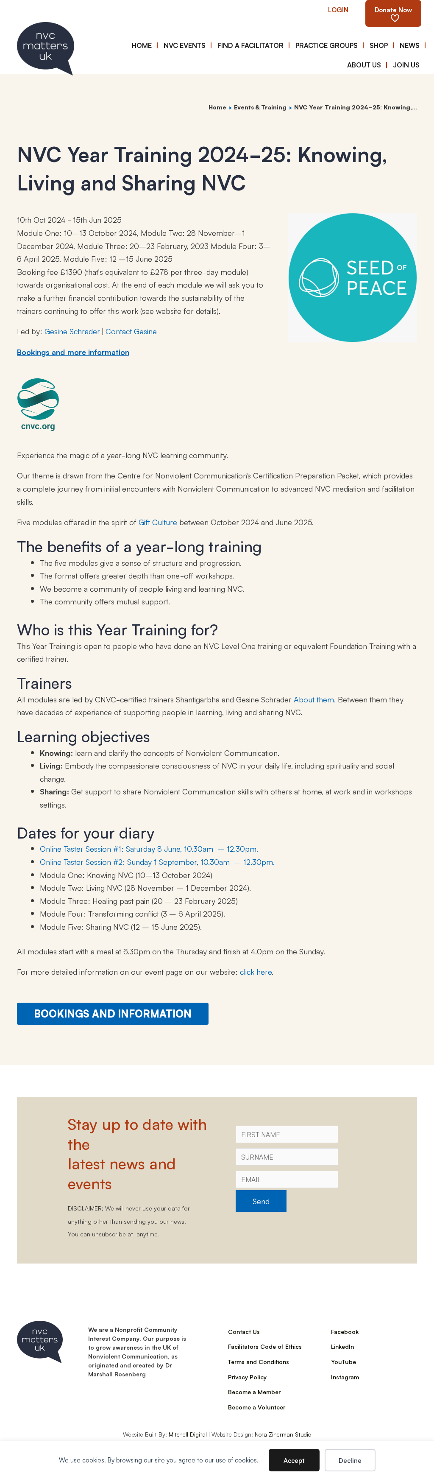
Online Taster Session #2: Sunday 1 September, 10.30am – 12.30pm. (157, 861)
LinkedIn (342, 1346)
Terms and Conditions (258, 1361)
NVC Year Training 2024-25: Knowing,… (355, 107)
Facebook (345, 1331)
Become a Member (254, 1391)
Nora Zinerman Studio (283, 1434)
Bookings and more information (73, 351)
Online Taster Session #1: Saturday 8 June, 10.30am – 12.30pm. (149, 848)
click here (256, 971)
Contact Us (244, 1331)
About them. (315, 699)
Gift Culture (158, 521)
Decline (350, 1460)
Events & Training (260, 107)
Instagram (345, 1377)
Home (217, 107)
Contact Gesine (131, 330)
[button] (338, 9)
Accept (294, 1460)
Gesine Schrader (72, 330)
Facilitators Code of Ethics (265, 1346)
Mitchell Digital (188, 1434)
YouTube (343, 1361)
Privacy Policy (247, 1377)
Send (261, 1200)
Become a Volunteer (256, 1407)
